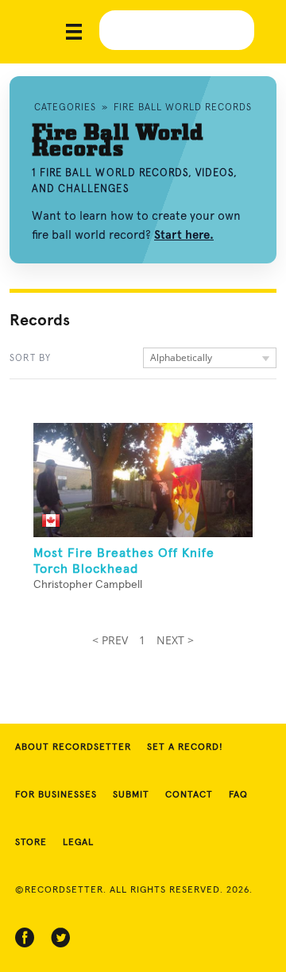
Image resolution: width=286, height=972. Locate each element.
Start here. (184, 235)
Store (31, 842)
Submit (131, 795)
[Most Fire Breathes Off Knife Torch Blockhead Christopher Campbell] (143, 480)
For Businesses (56, 795)
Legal (78, 842)
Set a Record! (185, 747)
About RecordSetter (73, 747)
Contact (189, 795)
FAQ (238, 795)
